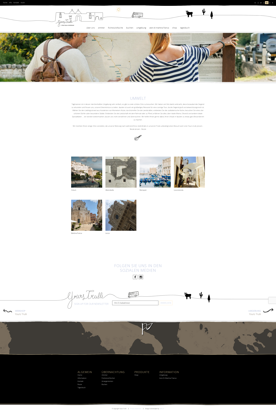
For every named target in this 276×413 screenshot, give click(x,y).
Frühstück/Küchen (108, 378)
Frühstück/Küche (115, 27)
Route (23, 3)
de (267, 3)
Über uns (90, 27)
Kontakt (16, 3)
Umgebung (141, 27)
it (272, 3)
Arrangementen (107, 381)
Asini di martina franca (159, 27)
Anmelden (166, 303)
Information (82, 378)
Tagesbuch (185, 27)
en (261, 3)
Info (10, 3)
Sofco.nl (162, 409)
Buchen (129, 27)
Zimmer (101, 27)
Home (5, 3)
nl (255, 3)
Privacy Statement (135, 409)
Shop (174, 27)
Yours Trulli (21, 313)
